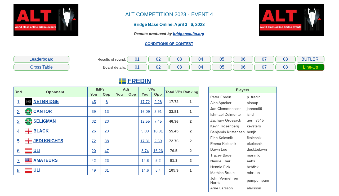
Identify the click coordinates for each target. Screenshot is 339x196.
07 (264, 59)
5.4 (158, 170)
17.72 (145, 102)
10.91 (158, 131)
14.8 (145, 160)
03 (179, 59)
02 (158, 59)
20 (94, 151)
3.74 (145, 151)
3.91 (158, 111)
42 (94, 160)
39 (94, 111)
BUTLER (310, 59)
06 (243, 59)
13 (107, 111)
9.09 (145, 131)
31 (107, 170)
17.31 (145, 141)
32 (94, 121)
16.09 (145, 111)
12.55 (145, 121)
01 (137, 59)
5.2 (158, 160)
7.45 (158, 121)
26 (94, 131)
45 (94, 102)
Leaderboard (41, 59)
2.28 (158, 102)
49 (94, 170)
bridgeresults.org (188, 34)
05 (222, 59)
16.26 (158, 151)
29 (107, 131)
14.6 (145, 170)
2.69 (158, 141)
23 (107, 121)
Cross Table (41, 67)
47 (107, 151)
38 (107, 141)
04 (200, 59)
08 (285, 59)
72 (94, 141)
